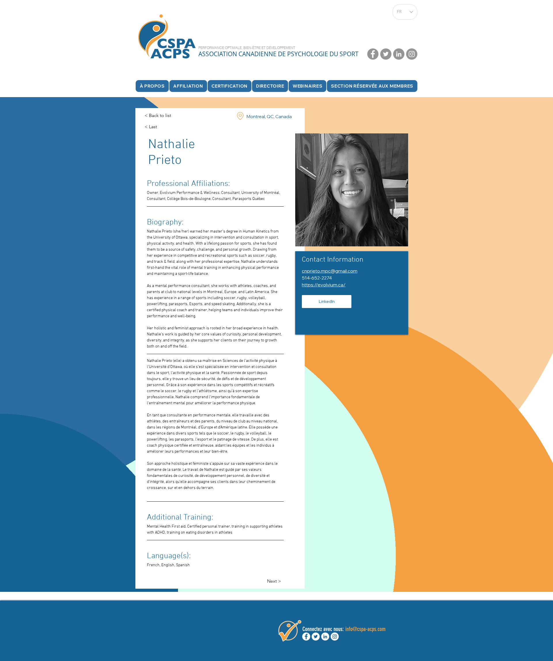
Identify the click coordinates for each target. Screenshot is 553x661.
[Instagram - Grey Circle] (411, 54)
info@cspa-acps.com (365, 629)
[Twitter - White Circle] (316, 636)
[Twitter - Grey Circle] (385, 54)
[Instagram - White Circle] (335, 636)
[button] (270, 86)
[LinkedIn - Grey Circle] (398, 54)
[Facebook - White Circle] (306, 636)
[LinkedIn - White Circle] (325, 636)
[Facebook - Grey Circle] (372, 54)
